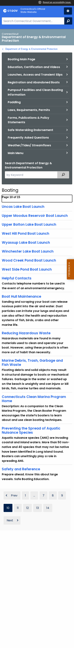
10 (8, 508)
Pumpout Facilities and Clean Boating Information (35, 92)
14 (47, 508)
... (34, 495)
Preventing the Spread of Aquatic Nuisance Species (31, 430)
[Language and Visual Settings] (68, 11)
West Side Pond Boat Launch (27, 269)
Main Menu (15, 153)
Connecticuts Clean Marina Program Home (34, 398)
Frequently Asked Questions (28, 137)
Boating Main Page (21, 59)
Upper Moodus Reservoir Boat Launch (35, 215)
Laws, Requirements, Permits (29, 110)
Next (10, 520)
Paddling (14, 102)
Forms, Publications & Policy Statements (28, 120)
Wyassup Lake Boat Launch (26, 242)
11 (18, 508)
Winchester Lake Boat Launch (28, 251)
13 (37, 508)
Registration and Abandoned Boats (34, 82)
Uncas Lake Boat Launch (23, 206)
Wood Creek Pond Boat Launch (29, 260)
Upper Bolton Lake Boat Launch (29, 224)
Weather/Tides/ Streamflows (29, 145)
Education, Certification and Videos (34, 67)
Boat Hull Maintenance (21, 296)
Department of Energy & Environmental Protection (31, 49)
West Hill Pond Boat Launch (25, 233)
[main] (37, 338)
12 (27, 508)
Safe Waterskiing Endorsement (30, 130)
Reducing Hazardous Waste (26, 333)
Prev (14, 495)
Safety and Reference (21, 469)
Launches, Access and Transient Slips (35, 75)
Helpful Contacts (16, 278)
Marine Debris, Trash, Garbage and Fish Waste (32, 362)
